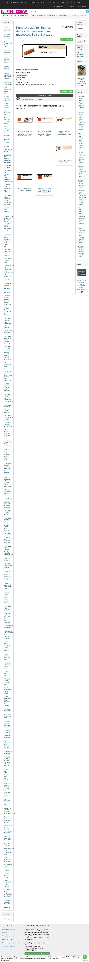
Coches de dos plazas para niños (7, 52)
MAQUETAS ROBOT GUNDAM (7, 608)
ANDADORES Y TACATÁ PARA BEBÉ (7, 838)
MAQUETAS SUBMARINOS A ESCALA (8, 565)
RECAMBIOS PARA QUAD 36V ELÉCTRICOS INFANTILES (8, 893)
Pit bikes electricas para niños (7, 98)
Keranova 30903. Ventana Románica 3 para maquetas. (64, 161)
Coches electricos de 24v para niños (7, 60)
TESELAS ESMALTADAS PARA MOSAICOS (8, 443)
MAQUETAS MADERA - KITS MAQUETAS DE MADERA (7, 323)
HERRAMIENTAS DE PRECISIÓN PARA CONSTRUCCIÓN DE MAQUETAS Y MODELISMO (8, 273)
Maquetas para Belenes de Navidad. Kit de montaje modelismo (7, 575)
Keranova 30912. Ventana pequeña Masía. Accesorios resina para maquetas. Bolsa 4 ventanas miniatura (82, 120)
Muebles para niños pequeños (7, 673)
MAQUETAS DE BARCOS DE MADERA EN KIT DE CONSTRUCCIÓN (8, 176)
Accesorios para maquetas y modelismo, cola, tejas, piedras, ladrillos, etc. (7, 240)
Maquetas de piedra (7, 559)
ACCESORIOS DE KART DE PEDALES (8, 867)
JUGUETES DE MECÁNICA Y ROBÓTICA (7, 139)
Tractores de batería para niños (7, 112)
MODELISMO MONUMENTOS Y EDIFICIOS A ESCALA (8, 634)
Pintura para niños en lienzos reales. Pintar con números (7, 646)
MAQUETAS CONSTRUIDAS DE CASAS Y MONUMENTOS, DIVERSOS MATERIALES (8, 421)
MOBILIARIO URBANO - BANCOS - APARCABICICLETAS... (8, 810)
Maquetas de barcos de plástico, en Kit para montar (7, 433)
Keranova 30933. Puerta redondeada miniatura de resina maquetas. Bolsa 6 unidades (82, 197)
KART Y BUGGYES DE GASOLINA (7, 801)
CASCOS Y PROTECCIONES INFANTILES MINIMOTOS (8, 76)
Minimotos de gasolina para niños (7, 36)
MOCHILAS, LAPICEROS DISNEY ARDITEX (7, 883)
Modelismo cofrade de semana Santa (7, 665)
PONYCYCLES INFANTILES (8, 752)
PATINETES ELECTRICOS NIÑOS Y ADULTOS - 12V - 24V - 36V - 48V (8, 761)
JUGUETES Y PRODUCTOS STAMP (8, 148)
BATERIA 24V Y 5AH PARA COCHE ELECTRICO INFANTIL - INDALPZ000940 (81, 285)
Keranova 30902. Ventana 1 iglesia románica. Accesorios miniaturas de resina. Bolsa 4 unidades (25, 133)
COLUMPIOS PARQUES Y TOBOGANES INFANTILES (8, 734)
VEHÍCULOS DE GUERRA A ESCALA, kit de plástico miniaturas (8, 503)
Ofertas (79, 264)
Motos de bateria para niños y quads (7, 90)
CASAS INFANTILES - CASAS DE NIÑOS (7, 690)
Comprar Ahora (67, 39)
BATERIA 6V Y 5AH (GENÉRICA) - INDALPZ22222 (81, 80)
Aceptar (63, 957)
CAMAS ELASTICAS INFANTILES (7, 859)
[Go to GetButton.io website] (85, 960)
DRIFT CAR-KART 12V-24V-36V (7, 129)
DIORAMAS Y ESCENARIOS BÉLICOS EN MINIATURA (8, 376)
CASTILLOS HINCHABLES (8, 83)
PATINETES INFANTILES (7, 710)
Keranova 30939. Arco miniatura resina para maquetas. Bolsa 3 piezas (64, 132)
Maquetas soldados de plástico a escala (7, 492)
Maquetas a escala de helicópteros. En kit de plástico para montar (7, 482)
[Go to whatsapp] (85, 957)
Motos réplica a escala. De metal (7, 656)
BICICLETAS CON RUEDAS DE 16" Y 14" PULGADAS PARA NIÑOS (7, 789)
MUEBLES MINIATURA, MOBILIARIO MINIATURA (7, 586)
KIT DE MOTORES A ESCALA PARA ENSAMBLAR (7, 387)
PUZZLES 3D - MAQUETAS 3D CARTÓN (7, 311)
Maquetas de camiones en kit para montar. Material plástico (7, 454)
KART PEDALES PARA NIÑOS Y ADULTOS (7, 744)
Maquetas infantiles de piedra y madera (7, 365)
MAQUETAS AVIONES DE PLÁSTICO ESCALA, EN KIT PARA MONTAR (7, 524)
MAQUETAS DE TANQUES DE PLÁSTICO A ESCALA (7, 538)
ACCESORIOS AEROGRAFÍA (8, 626)
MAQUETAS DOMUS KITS (7, 260)
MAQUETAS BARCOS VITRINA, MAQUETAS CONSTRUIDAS (8, 398)
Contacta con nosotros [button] (37, 953)
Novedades (80, 61)
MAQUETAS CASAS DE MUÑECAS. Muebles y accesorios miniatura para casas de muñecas (7, 353)
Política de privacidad (8, 936)
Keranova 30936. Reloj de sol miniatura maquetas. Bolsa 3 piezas (82, 251)
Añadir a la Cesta (67, 91)
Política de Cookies (7, 939)
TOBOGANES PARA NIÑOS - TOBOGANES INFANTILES (8, 829)
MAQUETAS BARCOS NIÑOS (7, 512)
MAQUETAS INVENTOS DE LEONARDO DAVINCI (7, 408)
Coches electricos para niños (7, 29)
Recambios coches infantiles (7, 105)
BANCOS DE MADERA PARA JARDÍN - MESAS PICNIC (6, 774)
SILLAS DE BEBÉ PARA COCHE (7, 716)
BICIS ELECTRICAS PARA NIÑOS (8, 44)
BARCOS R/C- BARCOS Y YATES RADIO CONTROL (7, 618)
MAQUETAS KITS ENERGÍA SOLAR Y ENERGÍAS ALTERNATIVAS (8, 550)
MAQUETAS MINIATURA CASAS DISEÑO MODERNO (7, 339)
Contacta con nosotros (8, 946)
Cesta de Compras (79, 23)
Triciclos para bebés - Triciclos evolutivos (7, 120)
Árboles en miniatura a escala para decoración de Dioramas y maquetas (7, 468)
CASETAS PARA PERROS (6, 875)
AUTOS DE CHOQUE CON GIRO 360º (7, 681)
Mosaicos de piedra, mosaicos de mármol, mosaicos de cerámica (7, 300)
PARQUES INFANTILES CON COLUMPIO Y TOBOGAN (7, 701)
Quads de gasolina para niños (7, 68)
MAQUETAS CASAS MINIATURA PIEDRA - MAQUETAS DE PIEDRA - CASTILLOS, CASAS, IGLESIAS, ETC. (7, 204)
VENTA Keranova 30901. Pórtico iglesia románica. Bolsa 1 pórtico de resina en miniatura (44, 191)
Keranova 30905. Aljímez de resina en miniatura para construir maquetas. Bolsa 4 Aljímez (44, 133)
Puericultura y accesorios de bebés (7, 819)
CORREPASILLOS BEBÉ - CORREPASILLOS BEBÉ (8, 851)
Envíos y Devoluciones (8, 929)
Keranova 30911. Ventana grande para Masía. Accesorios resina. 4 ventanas (82, 103)
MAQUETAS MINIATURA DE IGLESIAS (7, 252)
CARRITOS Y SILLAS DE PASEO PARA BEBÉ (7, 724)
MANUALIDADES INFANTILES (8, 332)
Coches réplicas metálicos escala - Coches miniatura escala (6, 597)
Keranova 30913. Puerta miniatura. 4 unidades (24, 189)
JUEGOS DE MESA (6, 844)
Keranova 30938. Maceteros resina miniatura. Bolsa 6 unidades (82, 157)
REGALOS (7, 907)
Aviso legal (5, 932)
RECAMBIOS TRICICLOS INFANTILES (7, 902)
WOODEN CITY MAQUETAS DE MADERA (7, 188)
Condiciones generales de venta (11, 943)
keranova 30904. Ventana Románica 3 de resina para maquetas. (82, 171)
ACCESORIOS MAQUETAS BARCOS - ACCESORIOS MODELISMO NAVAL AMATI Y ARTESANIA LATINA (8, 223)
